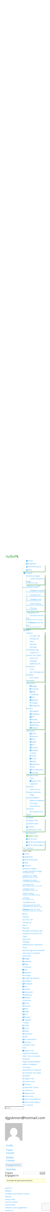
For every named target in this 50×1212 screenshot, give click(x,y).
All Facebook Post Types (31, 1073)
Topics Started (10, 1151)
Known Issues (33, 823)
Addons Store (33, 836)
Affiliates (8, 1191)
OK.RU (34, 733)
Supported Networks (31, 785)
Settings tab (34, 639)
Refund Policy (10, 1205)
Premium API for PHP (32, 906)
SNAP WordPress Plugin (32, 872)
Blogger (34, 686)
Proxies (31, 608)
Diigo (33, 692)
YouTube (35, 772)
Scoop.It (35, 747)
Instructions (30, 683)
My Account (32, 839)
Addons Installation (37, 800)
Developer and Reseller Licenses (17, 1194)
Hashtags (33, 661)
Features (29, 633)
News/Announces (34, 566)
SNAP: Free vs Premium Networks (33, 790)
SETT (33, 745)
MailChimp (35, 725)
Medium (35, 728)
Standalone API (33, 613)
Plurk (33, 739)
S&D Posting (34, 604)
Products (29, 573)
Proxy (32, 669)
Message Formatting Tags (32, 648)
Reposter (33, 644)
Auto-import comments (32, 679)
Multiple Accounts (35, 591)
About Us (8, 1188)
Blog (30, 570)
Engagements (13, 1164)
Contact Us (9, 1210)
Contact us (32, 833)
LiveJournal (36, 722)
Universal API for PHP (32, 910)
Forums (31, 827)
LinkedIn (34, 719)
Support (31, 817)
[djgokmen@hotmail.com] (13, 1142)
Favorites (11, 1169)
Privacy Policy (10, 1199)
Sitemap (8, 1196)
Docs (27, 630)
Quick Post (34, 658)
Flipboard (34, 700)
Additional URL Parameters (33, 665)
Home (30, 561)
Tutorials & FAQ (32, 775)
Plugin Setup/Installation (32, 796)
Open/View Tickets (35, 830)
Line (32, 717)
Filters (32, 641)
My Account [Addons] (36, 842)
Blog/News (32, 564)
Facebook (34, 694)
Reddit (33, 742)
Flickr (33, 697)
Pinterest (34, 736)
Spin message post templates (33, 950)
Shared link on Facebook (33, 807)
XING (33, 767)
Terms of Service (11, 1202)
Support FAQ (36, 781)
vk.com (33, 758)
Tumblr (33, 756)
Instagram (35, 711)
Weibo (33, 761)
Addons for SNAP (31, 586)
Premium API (35, 596)
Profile (9, 1145)
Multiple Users (34, 600)
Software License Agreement (16, 1207)
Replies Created (10, 1159)
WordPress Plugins (33, 576)
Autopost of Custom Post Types (33, 653)
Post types (34, 803)
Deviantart (35, 689)
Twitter (33, 753)
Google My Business (32, 707)
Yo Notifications (38, 770)
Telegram (34, 750)
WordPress (35, 764)
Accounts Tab (35, 636)
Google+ (35, 703)
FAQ (31, 778)
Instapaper (36, 714)
